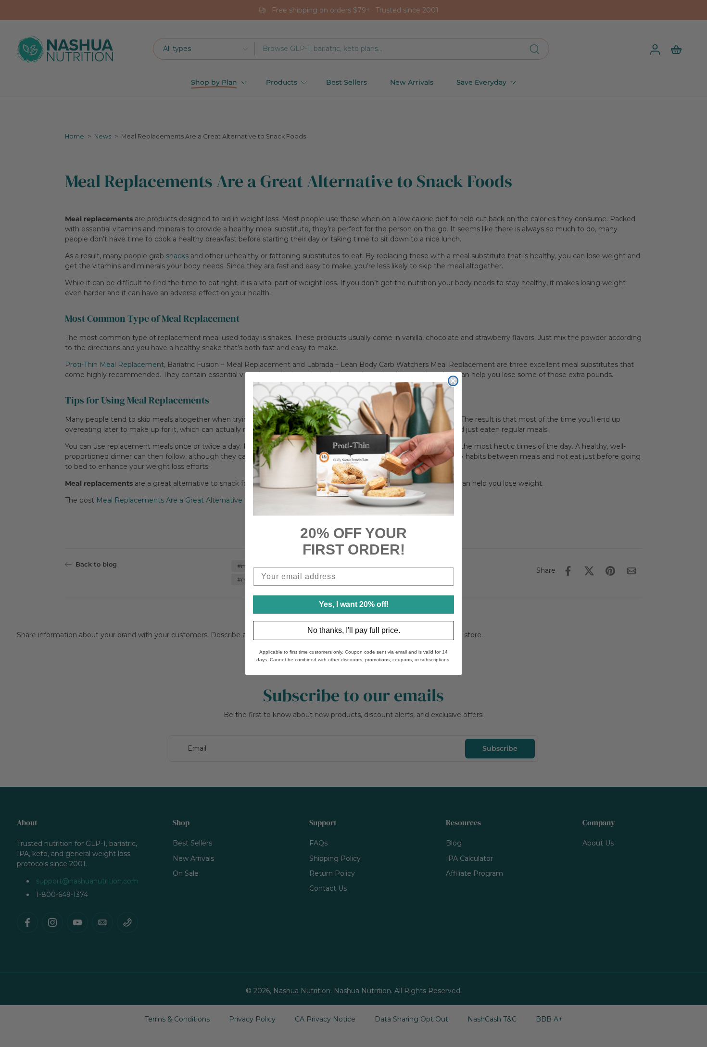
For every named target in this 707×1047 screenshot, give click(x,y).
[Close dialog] (453, 381)
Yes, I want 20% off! (354, 604)
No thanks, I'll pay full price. (353, 630)
